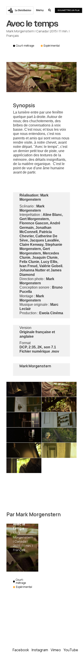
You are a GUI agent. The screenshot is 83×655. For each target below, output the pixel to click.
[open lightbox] (23, 389)
